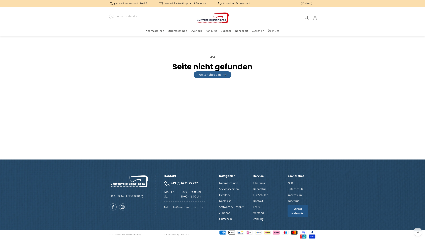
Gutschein (225, 219)
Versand (258, 213)
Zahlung (258, 219)
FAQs (256, 207)
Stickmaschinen (229, 189)
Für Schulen (260, 195)
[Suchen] (113, 16)
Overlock (224, 195)
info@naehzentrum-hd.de (187, 207)
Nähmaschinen (228, 183)
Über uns (259, 183)
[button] (155, 30)
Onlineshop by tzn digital (177, 234)
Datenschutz (295, 189)
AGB (290, 183)
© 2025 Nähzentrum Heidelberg (125, 234)
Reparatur (259, 189)
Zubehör (224, 213)
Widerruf (293, 201)
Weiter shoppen (210, 75)
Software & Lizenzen (232, 207)
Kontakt (306, 3)
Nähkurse (225, 201)
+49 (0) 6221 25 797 (184, 183)
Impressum (295, 195)
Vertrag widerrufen (298, 211)
